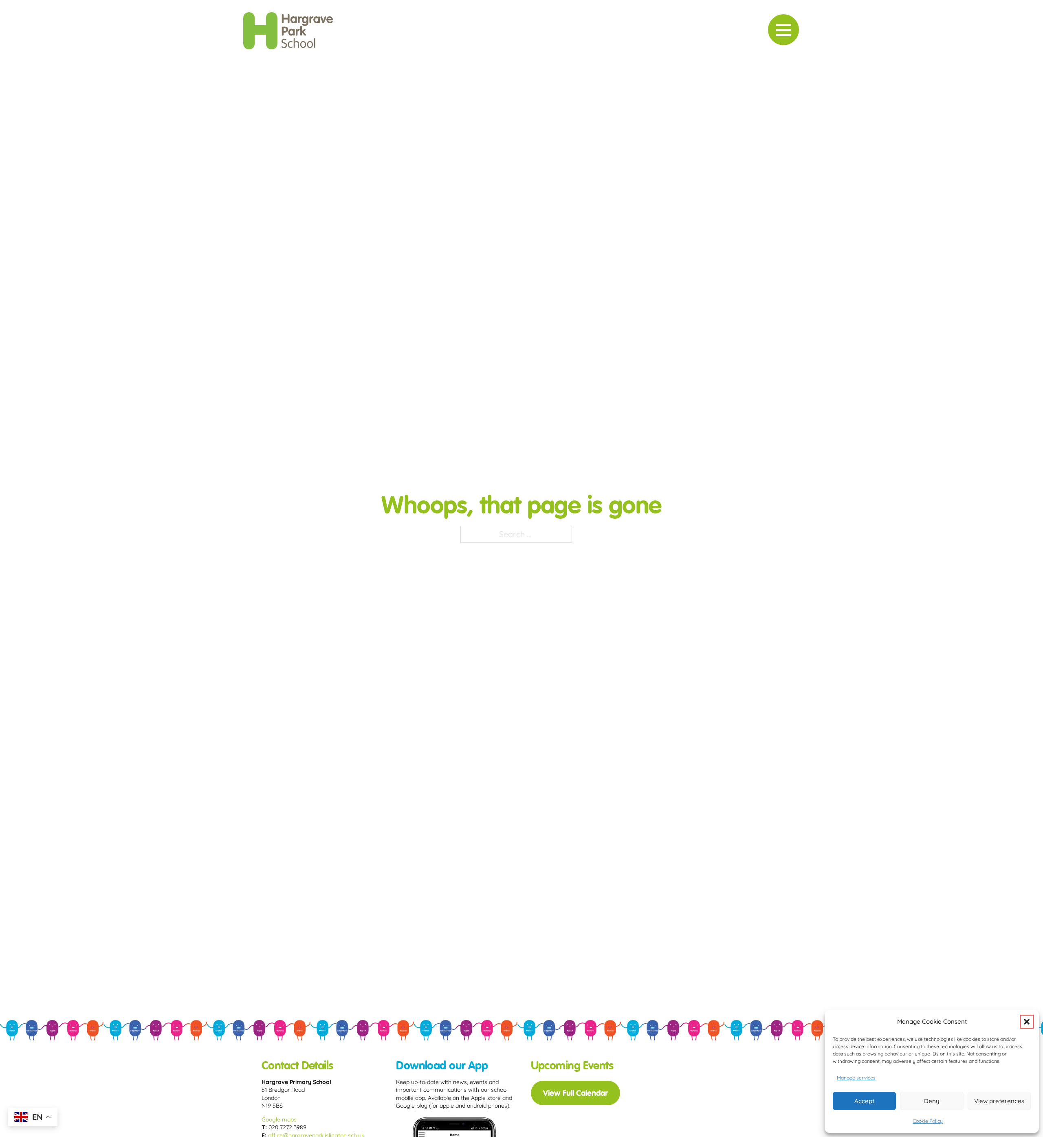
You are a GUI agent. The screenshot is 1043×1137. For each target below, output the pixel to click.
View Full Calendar (575, 1093)
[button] (1027, 1022)
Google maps (279, 1119)
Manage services (856, 1078)
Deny (932, 1101)
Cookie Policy (928, 1121)
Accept (864, 1101)
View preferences (999, 1101)
